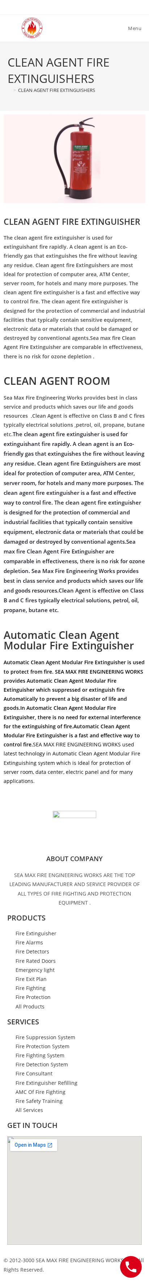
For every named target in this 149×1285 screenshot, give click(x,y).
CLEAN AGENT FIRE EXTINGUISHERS (56, 90)
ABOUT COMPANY (74, 858)
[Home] (9, 90)
